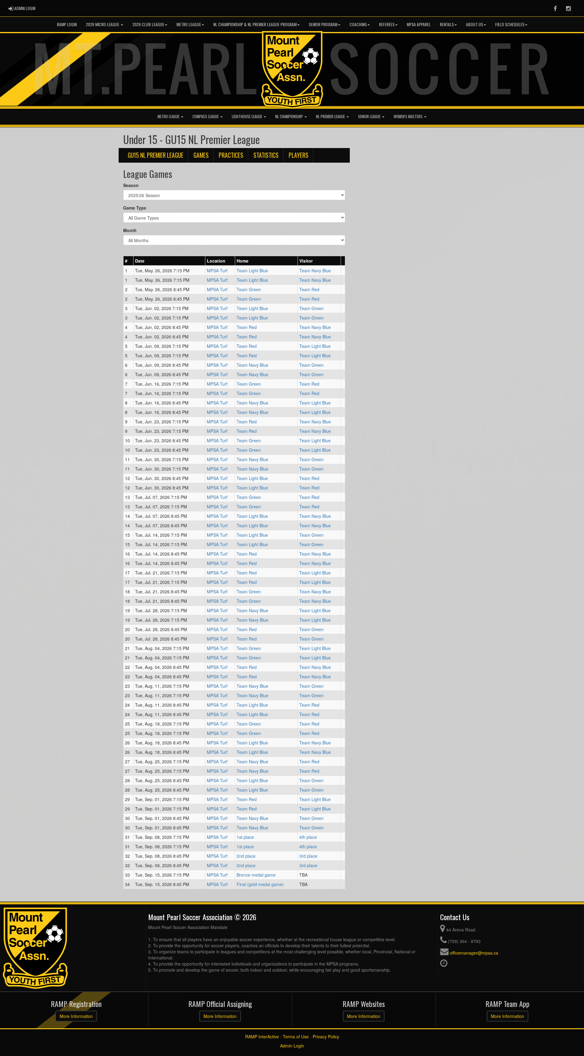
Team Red (309, 289)
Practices (231, 155)
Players (298, 155)
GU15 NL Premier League (155, 155)
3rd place (308, 856)
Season (131, 185)
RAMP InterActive (262, 1036)
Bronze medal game (256, 875)
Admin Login (292, 1046)
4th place (308, 837)
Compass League (206, 116)
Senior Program (323, 24)
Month (130, 230)
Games (201, 155)
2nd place (246, 856)
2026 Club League (148, 24)
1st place (245, 837)
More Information (76, 1016)
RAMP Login (67, 24)
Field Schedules (509, 24)
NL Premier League (331, 116)
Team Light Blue (252, 270)
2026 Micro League (103, 24)
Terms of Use (296, 1036)
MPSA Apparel (419, 24)
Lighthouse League (247, 116)
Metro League (188, 24)
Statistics (266, 155)
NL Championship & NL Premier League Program (255, 24)
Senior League (369, 116)
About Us (474, 24)
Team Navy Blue (315, 270)
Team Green (249, 289)
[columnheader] (128, 261)
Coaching (358, 24)
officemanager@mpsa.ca (474, 953)
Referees (387, 24)
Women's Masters (408, 116)
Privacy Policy (326, 1036)
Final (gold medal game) (260, 884)
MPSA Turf (217, 270)
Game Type (134, 208)
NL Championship (289, 116)
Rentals (447, 24)
